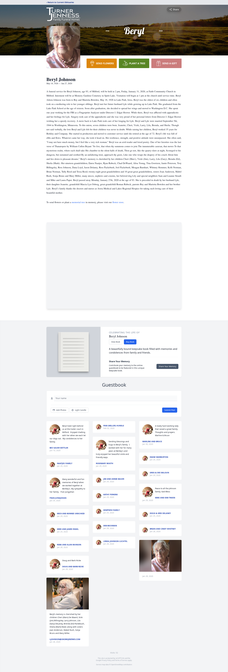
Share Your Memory (167, 366)
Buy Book (130, 342)
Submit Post (169, 410)
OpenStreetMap (117, 664)
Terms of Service (121, 660)
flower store (118, 202)
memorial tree (78, 202)
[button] (68, 593)
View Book (115, 342)
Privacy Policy (106, 660)
